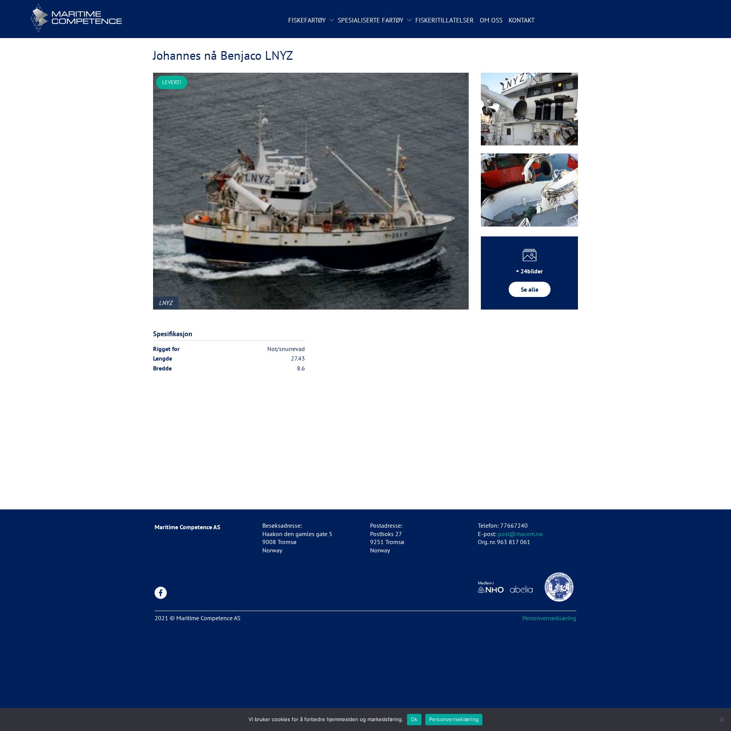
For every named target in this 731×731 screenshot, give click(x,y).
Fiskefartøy (307, 20)
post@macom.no (520, 534)
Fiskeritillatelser (444, 20)
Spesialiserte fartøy (370, 20)
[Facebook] (161, 593)
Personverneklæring (454, 719)
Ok (414, 719)
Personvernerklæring (549, 618)
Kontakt (522, 20)
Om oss (491, 20)
